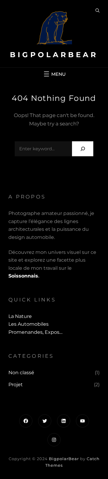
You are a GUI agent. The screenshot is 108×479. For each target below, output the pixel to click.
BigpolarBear (54, 54)
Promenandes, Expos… (35, 332)
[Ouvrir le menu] (54, 74)
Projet (15, 384)
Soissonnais (23, 276)
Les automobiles (28, 324)
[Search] (82, 148)
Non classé (21, 372)
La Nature (20, 316)
